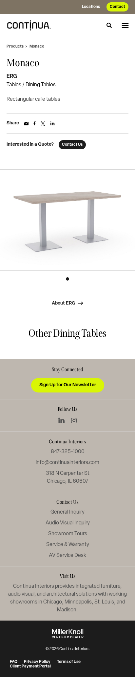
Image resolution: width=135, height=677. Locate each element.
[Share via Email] (26, 123)
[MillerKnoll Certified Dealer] (67, 634)
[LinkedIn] (61, 420)
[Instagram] (74, 420)
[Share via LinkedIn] (52, 123)
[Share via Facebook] (34, 123)
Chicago (52, 602)
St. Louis (104, 602)
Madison (66, 610)
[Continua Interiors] (31, 25)
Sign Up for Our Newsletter (67, 385)
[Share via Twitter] (43, 123)
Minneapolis (78, 602)
